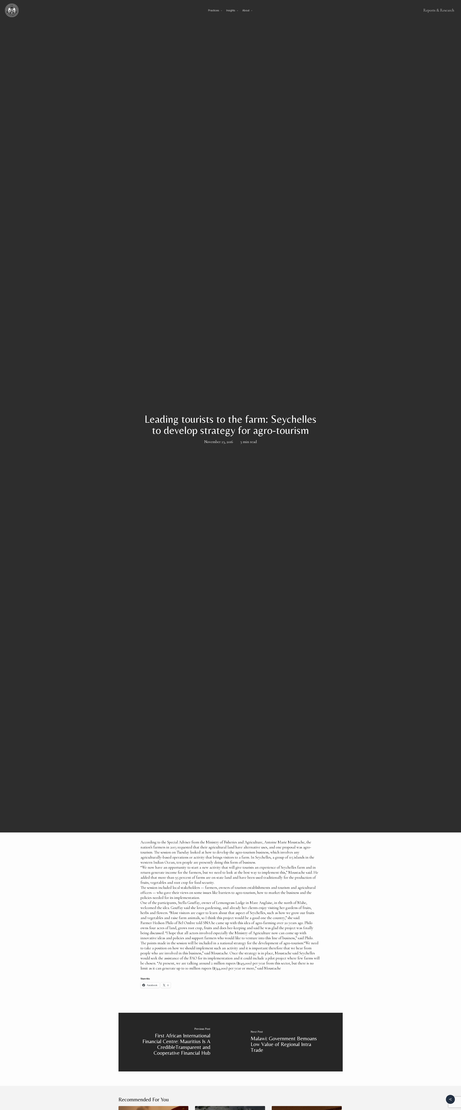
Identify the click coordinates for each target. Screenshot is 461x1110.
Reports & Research (438, 10)
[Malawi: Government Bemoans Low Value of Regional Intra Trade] (286, 1042)
